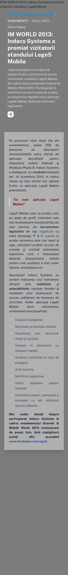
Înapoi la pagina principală (32, 15)
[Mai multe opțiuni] (11, 114)
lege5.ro (46, 231)
